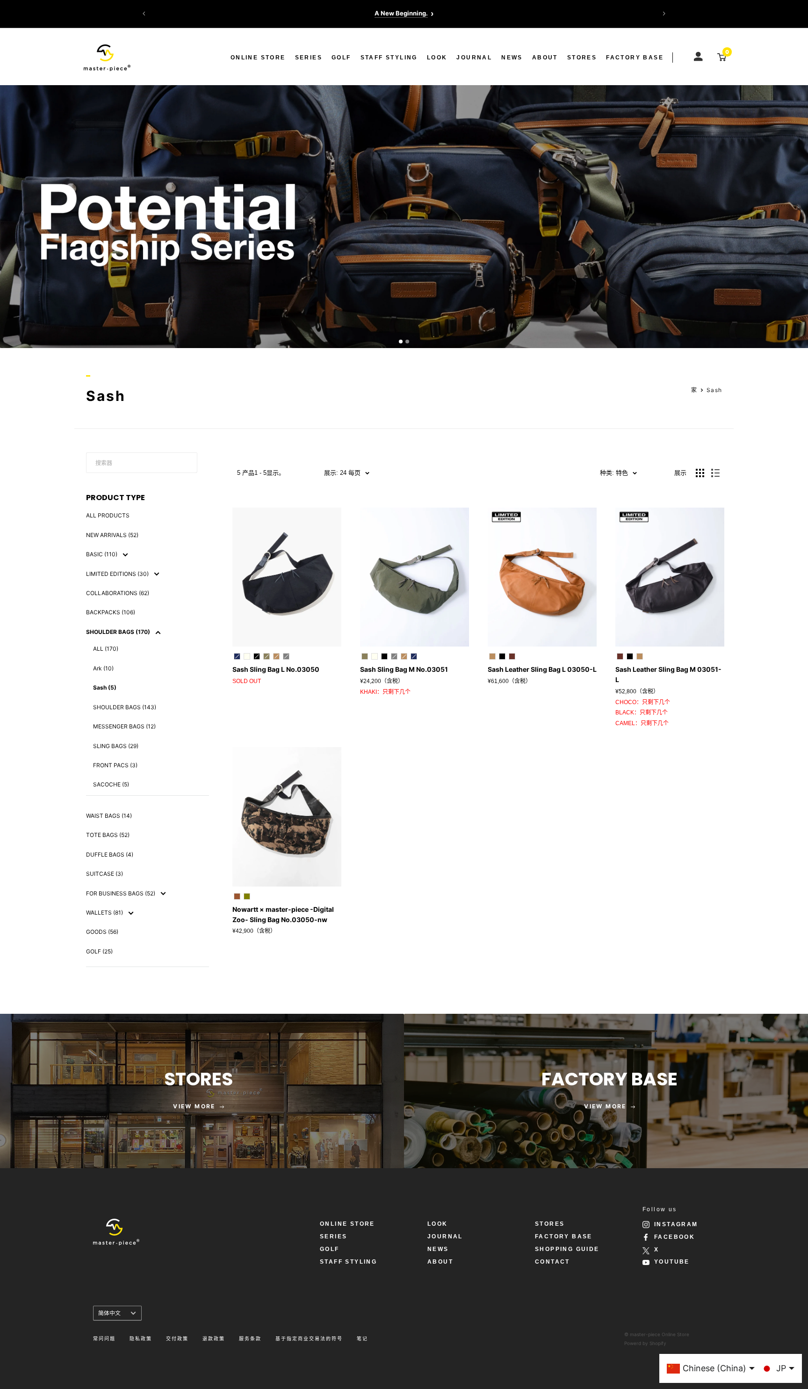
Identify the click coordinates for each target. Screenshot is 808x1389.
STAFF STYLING (389, 57)
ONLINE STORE (258, 57)
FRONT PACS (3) (115, 765)
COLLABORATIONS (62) (117, 592)
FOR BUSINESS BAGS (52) (121, 893)
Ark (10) (103, 668)
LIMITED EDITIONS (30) (118, 573)
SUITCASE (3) (104, 873)
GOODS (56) (102, 931)
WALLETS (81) (105, 912)
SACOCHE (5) (111, 784)
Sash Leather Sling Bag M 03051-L (668, 674)
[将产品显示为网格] (700, 473)
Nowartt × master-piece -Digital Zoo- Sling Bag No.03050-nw (283, 914)
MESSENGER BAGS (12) (124, 726)
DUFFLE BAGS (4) (109, 854)
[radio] (237, 656)
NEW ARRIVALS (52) (112, 534)
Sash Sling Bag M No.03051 (404, 669)
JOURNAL (474, 57)
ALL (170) (105, 648)
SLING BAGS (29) (115, 745)
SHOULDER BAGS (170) (119, 631)
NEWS (512, 57)
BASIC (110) (102, 554)
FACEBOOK (674, 1237)
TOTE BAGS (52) (108, 834)
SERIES (308, 57)
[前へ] (144, 13)
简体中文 (109, 1312)
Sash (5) (104, 687)
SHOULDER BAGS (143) (124, 707)
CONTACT (552, 1261)
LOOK (437, 57)
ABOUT (545, 57)
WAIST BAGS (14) (109, 815)
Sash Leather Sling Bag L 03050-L (542, 669)
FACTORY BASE (635, 57)
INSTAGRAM (676, 1224)
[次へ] (664, 13)
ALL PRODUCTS (108, 515)
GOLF (341, 57)
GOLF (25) (99, 951)
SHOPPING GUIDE (567, 1249)
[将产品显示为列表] (715, 473)
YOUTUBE (672, 1261)
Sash (714, 389)
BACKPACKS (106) (110, 612)
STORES (582, 57)
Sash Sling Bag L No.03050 (275, 669)
